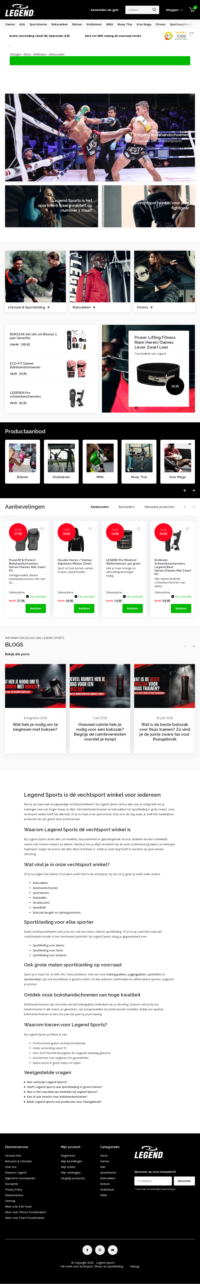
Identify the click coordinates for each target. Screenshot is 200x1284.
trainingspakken (116, 974)
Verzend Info (13, 1155)
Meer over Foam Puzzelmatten (25, 1218)
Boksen (77, 24)
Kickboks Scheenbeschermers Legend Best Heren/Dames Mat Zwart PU (172, 567)
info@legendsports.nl (147, 1164)
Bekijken (35, 608)
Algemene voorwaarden (20, 1178)
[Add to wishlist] (42, 529)
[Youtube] (113, 1250)
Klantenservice (14, 1195)
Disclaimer (11, 1184)
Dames (10, 24)
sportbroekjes (33, 979)
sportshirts (154, 974)
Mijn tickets (68, 1167)
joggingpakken (137, 974)
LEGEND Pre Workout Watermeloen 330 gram (123, 561)
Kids (22, 24)
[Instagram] (100, 1250)
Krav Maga (144, 24)
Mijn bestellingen (71, 1161)
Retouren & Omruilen (18, 1161)
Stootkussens (41, 902)
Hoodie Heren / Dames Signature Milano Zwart (75, 561)
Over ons (11, 1167)
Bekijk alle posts (17, 654)
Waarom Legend (15, 1172)
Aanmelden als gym (105, 10)
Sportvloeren (38, 24)
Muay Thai (125, 24)
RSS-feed (123, 1262)
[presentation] (185, 490)
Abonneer (184, 1181)
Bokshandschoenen (45, 888)
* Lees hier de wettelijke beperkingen (154, 1189)
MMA (109, 24)
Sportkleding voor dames (48, 945)
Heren (104, 1155)
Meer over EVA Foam (18, 1206)
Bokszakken (60, 24)
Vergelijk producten (73, 1178)
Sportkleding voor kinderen (50, 955)
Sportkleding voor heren (48, 950)
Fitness (160, 24)
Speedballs (39, 907)
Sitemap (10, 1201)
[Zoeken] (154, 9)
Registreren (68, 1155)
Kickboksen (94, 24)
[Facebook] (87, 1250)
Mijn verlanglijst (71, 1172)
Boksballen (40, 898)
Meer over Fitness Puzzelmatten (25, 1212)
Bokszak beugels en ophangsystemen (57, 912)
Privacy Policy (13, 1189)
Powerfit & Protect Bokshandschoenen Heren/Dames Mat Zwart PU (27, 565)
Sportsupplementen (183, 24)
